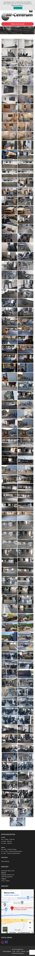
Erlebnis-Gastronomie (17, 24)
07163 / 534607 (5, 881)
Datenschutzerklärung (17, 953)
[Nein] (33, 5)
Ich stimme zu (17, 8)
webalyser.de (19, 949)
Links (14, 951)
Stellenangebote (7, 951)
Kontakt (23, 951)
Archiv (18, 951)
